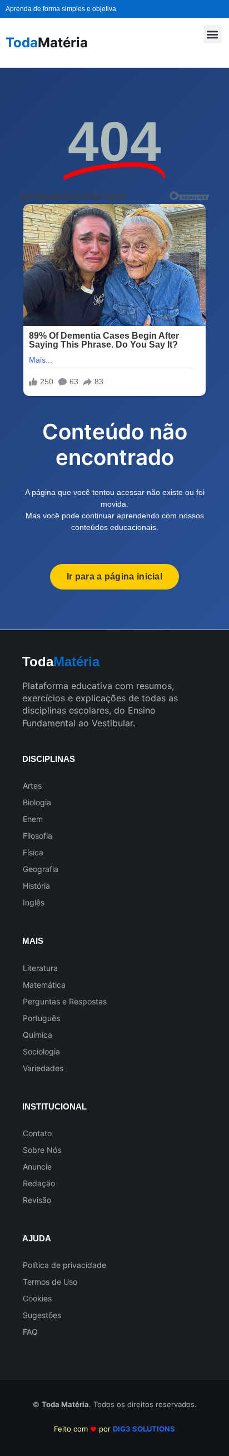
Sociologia (41, 1051)
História (36, 885)
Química (37, 1034)
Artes (32, 785)
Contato (37, 1133)
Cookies (37, 1298)
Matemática (44, 984)
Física (33, 852)
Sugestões (42, 1315)
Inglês (33, 902)
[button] (212, 34)
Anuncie (37, 1166)
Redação (39, 1183)
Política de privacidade (64, 1265)
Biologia (37, 802)
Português (41, 1018)
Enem (33, 819)
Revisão (37, 1200)
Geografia (40, 869)
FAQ (30, 1331)
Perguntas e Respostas (65, 1001)
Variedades (43, 1068)
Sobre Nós (42, 1150)
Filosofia (37, 835)
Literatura (40, 968)
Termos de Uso (50, 1281)
